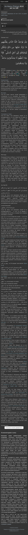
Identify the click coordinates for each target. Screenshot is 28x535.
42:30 (2, 265)
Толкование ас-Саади (6, 114)
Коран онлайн (4, 1)
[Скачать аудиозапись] (26, 24)
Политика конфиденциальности (16, 530)
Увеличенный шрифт (7, 20)
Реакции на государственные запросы (12, 529)
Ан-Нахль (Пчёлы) (12, 6)
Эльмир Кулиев (4, 80)
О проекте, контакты (14, 527)
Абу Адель (3, 93)
